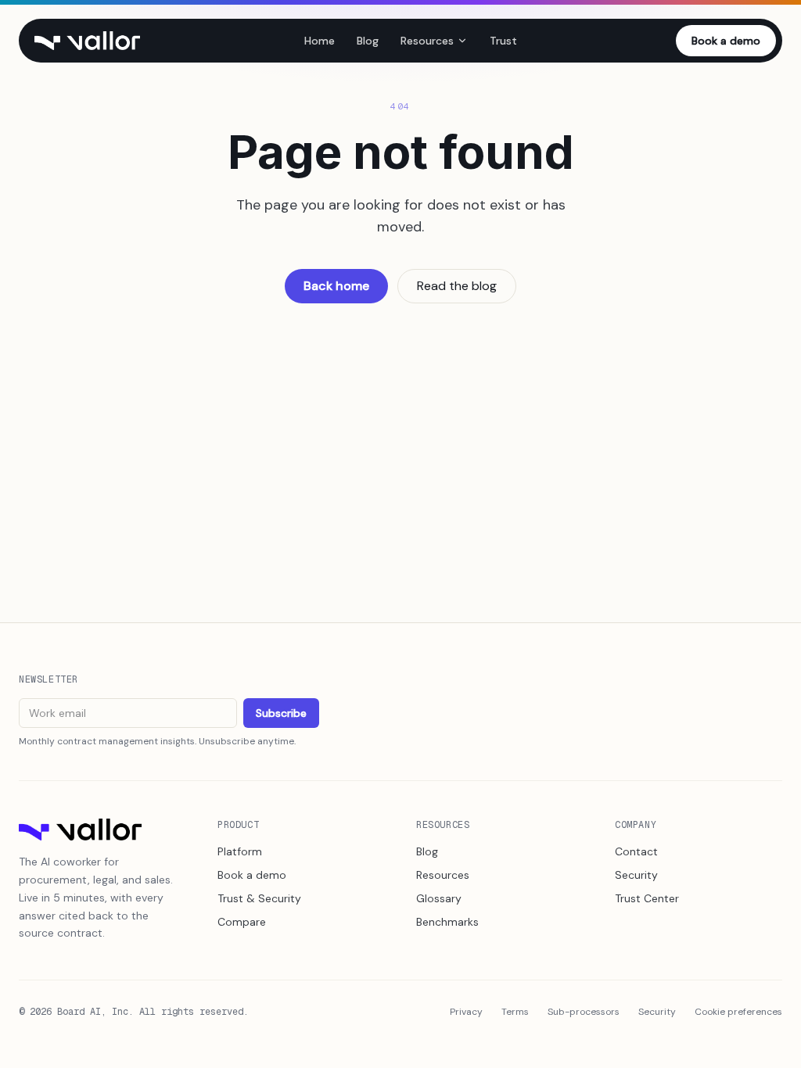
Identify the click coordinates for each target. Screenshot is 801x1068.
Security (636, 875)
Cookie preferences (738, 1011)
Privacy (466, 1011)
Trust (503, 41)
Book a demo (725, 41)
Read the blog (457, 286)
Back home (336, 286)
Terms (515, 1011)
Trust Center (647, 898)
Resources (427, 41)
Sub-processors (584, 1011)
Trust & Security (259, 898)
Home (319, 41)
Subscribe (281, 713)
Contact (636, 851)
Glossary (439, 898)
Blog (368, 41)
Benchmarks (447, 922)
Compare (241, 922)
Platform (239, 851)
